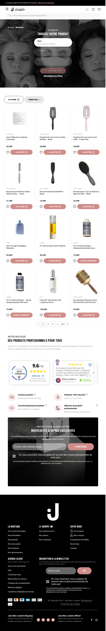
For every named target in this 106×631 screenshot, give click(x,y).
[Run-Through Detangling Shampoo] (19, 227)
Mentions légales (15, 587)
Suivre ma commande (16, 566)
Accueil (11, 27)
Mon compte (79, 535)
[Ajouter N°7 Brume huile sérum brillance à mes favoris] (41, 260)
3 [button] (52, 324)
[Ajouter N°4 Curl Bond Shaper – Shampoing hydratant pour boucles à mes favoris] (74, 260)
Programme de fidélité (79, 539)
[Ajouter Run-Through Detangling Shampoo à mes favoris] (7, 260)
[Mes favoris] (99, 9)
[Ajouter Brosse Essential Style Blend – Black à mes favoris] (41, 206)
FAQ (9, 570)
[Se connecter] (87, 9)
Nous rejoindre (45, 539)
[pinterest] (53, 619)
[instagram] (43, 619)
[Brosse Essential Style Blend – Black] (53, 173)
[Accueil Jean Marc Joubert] (18, 9)
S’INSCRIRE (81, 446)
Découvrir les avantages (46, 3)
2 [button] (48, 324)
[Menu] (7, 9)
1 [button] (43, 324)
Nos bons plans (14, 544)
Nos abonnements (15, 552)
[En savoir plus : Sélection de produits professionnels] (97, 405)
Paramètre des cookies (70, 604)
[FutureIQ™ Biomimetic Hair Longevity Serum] (53, 281)
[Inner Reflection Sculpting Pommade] (19, 118)
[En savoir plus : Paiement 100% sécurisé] (87, 394)
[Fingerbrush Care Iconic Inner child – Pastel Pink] (86, 118)
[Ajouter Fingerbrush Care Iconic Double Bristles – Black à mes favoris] (41, 152)
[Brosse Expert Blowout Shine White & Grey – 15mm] (19, 173)
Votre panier (79, 531)
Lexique (73, 548)
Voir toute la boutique (17, 531)
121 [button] (62, 324)
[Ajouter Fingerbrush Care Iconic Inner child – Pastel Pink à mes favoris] (74, 152)
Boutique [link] (19, 27)
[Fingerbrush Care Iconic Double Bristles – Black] (53, 118)
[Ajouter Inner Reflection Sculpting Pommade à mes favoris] (7, 152)
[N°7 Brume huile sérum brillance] (53, 227)
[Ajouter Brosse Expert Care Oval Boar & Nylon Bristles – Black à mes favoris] (74, 206)
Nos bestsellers (14, 535)
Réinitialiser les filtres (53, 76)
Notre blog (74, 544)
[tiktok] (48, 619)
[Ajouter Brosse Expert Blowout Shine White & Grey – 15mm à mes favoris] (7, 206)
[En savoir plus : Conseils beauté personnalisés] (46, 405)
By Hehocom (87, 600)
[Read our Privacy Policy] (91, 461)
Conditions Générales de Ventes (21, 592)
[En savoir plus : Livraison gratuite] (35, 394)
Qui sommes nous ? (47, 531)
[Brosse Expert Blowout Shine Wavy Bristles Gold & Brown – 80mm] (86, 281)
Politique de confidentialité (19, 583)
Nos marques (13, 548)
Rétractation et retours (17, 579)
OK (84, 570)
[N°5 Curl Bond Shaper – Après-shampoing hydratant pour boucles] (19, 281)
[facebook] (38, 619)
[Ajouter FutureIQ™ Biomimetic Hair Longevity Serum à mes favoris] (41, 315)
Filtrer (12, 99)
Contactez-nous (14, 574)
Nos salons (43, 535)
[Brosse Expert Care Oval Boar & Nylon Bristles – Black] (86, 173)
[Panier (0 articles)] (93, 9)
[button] (67, 324)
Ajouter (20, 152)
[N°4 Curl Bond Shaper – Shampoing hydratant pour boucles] (86, 227)
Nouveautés (13, 539)
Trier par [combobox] (33, 99)
